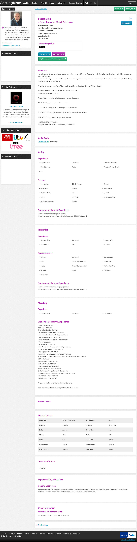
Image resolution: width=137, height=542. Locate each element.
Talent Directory (47, 3)
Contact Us (76, 533)
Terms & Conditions (62, 533)
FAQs (4, 533)
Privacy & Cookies (46, 533)
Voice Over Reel (43, 142)
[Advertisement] (16, 68)
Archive (35, 533)
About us (11, 533)
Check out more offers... (16, 122)
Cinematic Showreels (16, 106)
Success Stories (75, 3)
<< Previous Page (41, 9)
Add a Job (61, 3)
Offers (19, 533)
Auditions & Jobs (30, 3)
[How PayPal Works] (128, 537)
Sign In (131, 3)
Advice (27, 533)
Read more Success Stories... (11, 45)
